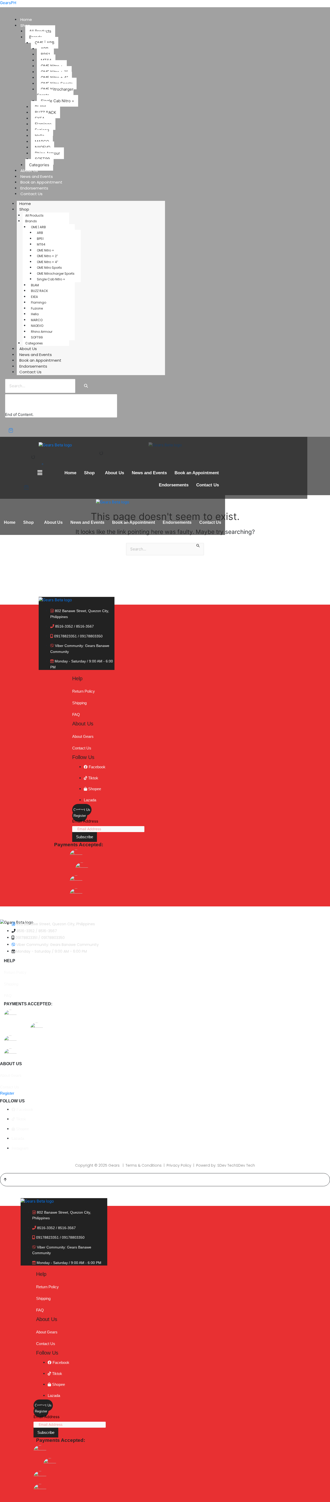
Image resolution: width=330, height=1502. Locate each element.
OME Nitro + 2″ (47, 256)
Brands (31, 221)
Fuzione (37, 308)
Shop (24, 209)
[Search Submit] (198, 546)
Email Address (85, 821)
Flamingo (38, 302)
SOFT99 (37, 337)
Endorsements (34, 188)
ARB (40, 233)
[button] (90, 473)
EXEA (34, 297)
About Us (29, 170)
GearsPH (8, 2)
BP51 (40, 238)
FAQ (76, 714)
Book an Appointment (41, 182)
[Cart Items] (14, 430)
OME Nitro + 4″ (47, 262)
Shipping (79, 703)
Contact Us (31, 193)
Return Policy (83, 691)
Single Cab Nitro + (57, 100)
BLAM (35, 285)
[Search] (86, 386)
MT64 (41, 244)
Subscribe (84, 837)
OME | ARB (38, 227)
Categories (39, 164)
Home (26, 19)
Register (79, 816)
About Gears (83, 736)
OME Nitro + (45, 250)
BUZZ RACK (39, 291)
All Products (34, 215)
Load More (20, 406)
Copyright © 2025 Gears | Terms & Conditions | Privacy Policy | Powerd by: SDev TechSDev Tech (165, 1165)
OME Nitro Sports (49, 267)
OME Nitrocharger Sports (55, 92)
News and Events (36, 176)
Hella (35, 314)
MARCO (37, 320)
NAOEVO (37, 325)
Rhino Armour (41, 331)
